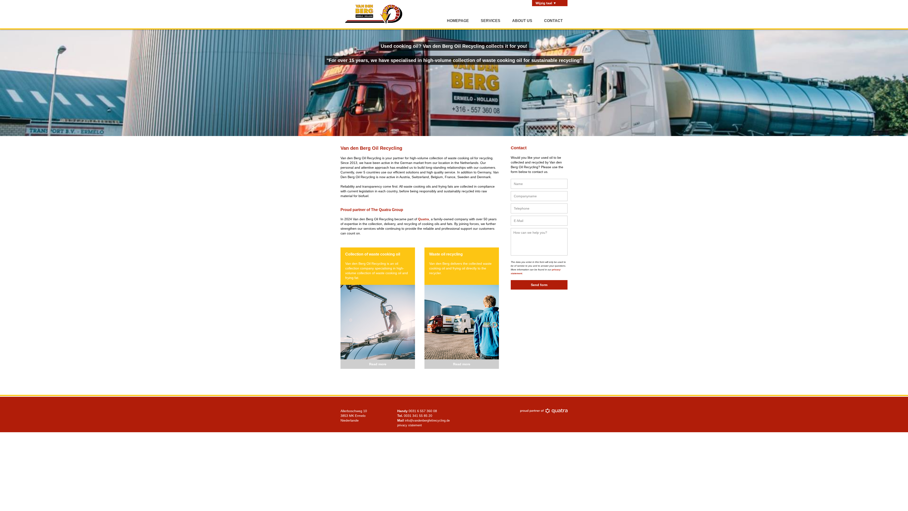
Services (490, 21)
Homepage (458, 21)
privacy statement (409, 425)
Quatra (423, 219)
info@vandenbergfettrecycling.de (427, 420)
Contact (553, 21)
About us (522, 21)
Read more (377, 364)
